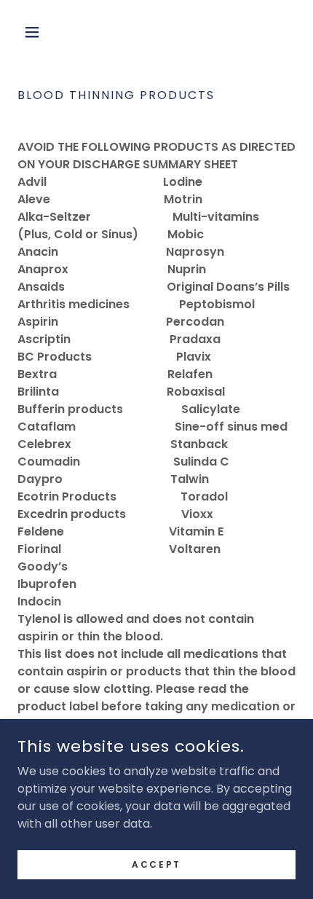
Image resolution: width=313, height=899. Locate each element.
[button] (38, 32)
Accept (156, 863)
